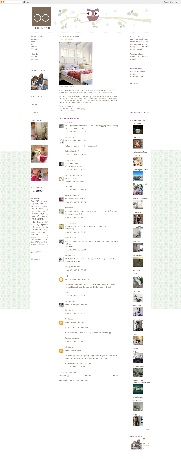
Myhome (136, 352)
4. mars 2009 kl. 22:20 (75, 295)
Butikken (45, 206)
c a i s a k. (136, 291)
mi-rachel (68, 160)
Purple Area (137, 400)
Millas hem (68, 301)
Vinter (42, 244)
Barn (33, 201)
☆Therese (68, 137)
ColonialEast (69, 238)
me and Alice (138, 227)
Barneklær (44, 201)
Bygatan (68, 319)
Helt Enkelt (137, 306)
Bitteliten (68, 208)
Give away (41, 211)
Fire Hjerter (69, 223)
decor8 (135, 274)
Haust (135, 334)
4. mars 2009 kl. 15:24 (75, 202)
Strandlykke (36, 239)
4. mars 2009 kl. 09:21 (75, 154)
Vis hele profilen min (146, 446)
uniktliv (67, 122)
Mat (46, 227)
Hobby (33, 216)
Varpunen (136, 270)
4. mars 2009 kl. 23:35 (75, 313)
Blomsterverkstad (140, 184)
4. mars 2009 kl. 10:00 (75, 169)
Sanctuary (137, 123)
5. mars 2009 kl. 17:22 (75, 341)
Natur (36, 230)
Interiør (40, 222)
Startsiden (88, 376)
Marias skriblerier (71, 195)
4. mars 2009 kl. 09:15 (75, 132)
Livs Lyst (136, 138)
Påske (43, 230)
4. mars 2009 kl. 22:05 (75, 270)
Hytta (43, 216)
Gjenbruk (34, 213)
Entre (32, 211)
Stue (32, 242)
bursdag (34, 206)
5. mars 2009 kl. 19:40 (75, 367)
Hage (41, 213)
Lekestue (38, 227)
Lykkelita (68, 347)
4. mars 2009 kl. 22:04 (75, 250)
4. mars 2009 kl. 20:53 (75, 232)
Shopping (41, 232)
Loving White (138, 277)
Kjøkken (44, 225)
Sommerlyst (69, 256)
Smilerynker (137, 256)
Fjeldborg (136, 415)
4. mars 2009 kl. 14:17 (75, 190)
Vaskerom (34, 244)
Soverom (33, 237)
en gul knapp (138, 397)
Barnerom (39, 204)
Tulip (66, 276)
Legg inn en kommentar (67, 372)
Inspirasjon (37, 218)
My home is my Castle (73, 175)
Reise (33, 232)
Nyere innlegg (64, 376)
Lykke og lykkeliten (140, 170)
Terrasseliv (42, 242)
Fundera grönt (138, 366)
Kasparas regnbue (140, 198)
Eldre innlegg (113, 376)
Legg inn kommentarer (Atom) (78, 380)
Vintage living (138, 320)
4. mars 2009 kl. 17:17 (75, 217)
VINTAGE (136, 241)
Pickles (136, 349)
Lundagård (137, 213)
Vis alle (148, 429)
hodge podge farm (140, 152)
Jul (32, 225)
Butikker (39, 208)
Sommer (34, 234)
